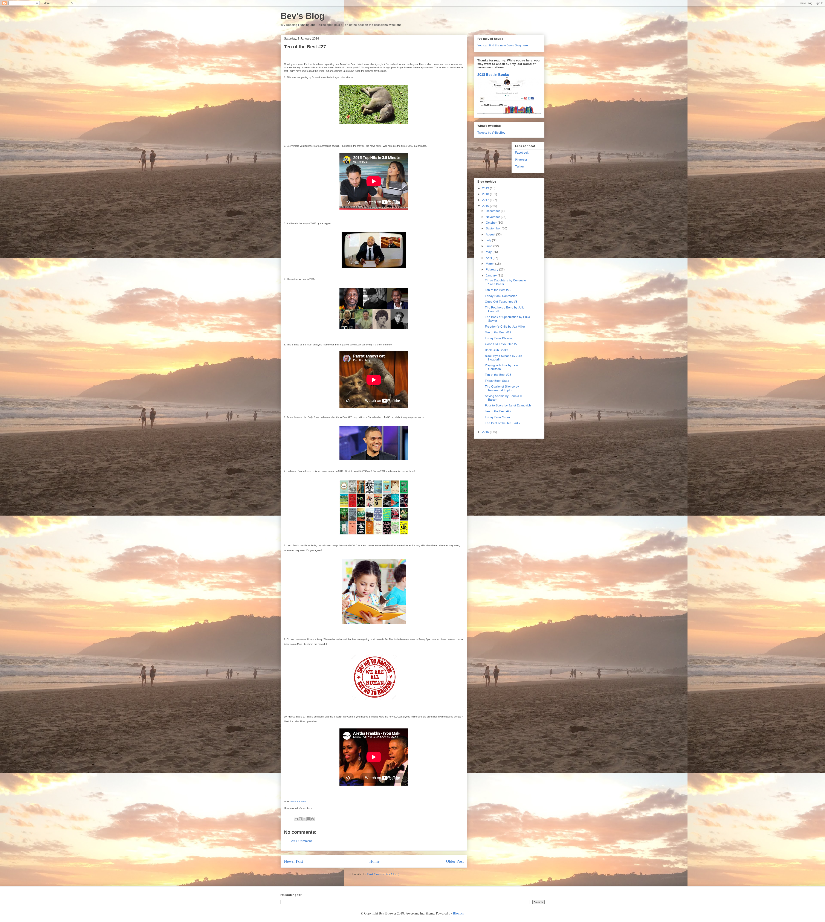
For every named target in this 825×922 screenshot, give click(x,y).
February (492, 269)
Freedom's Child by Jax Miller (505, 326)
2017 (486, 199)
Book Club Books (496, 350)
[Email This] (296, 819)
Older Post (455, 861)
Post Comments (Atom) (383, 874)
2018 (486, 194)
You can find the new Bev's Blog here (502, 45)
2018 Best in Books (493, 74)
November (493, 216)
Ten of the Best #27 (498, 411)
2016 (486, 206)
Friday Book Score (497, 417)
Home (374, 861)
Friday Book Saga (497, 380)
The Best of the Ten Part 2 (503, 423)
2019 (486, 188)
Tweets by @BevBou (491, 132)
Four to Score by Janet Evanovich (508, 405)
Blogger (458, 913)
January (492, 275)
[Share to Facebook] (308, 819)
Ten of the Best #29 (498, 332)
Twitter (519, 166)
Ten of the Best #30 (498, 290)
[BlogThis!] (300, 819)
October (492, 222)
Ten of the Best (298, 801)
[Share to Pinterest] (312, 819)
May (489, 251)
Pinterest (521, 159)
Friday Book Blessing (499, 338)
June (489, 246)
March (490, 263)
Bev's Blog (302, 16)
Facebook (522, 152)
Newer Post (293, 861)
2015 (486, 432)
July (489, 240)
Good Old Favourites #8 (501, 301)
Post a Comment (300, 840)
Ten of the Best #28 (498, 374)
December (493, 210)
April (489, 258)
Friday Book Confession (501, 296)
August (491, 234)
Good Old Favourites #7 (501, 344)
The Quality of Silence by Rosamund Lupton (502, 388)
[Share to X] (304, 819)
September (494, 228)
